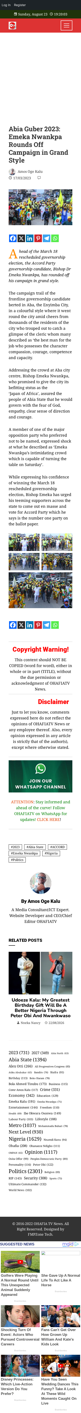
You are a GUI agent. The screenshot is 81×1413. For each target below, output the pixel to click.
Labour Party (21, 1119)
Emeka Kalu (22, 1101)
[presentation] (13, 988)
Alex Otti (21, 1066)
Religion (52, 1172)
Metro (22, 1125)
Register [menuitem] (20, 5)
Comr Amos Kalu (23, 1090)
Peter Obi (43, 1165)
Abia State (35, 847)
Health (15, 1113)
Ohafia (18, 1145)
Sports (55, 1178)
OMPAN (16, 1152)
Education (47, 1096)
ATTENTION (22, 801)
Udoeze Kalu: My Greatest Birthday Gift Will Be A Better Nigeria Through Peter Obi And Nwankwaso (41, 1008)
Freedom (49, 1107)
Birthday (18, 1078)
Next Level (26, 1132)
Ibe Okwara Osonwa (42, 1113)
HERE (54, 819)
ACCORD (58, 847)
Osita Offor (18, 1159)
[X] (21, 238)
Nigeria (52, 853)
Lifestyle (46, 1119)
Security (35, 1177)
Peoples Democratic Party (49, 1158)
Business (58, 1084)
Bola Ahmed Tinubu (28, 1084)
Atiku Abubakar (20, 1072)
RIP (15, 1178)
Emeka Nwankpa (25, 853)
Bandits (41, 1072)
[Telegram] (46, 238)
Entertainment (23, 1107)
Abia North (60, 1053)
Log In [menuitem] (6, 5)
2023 (16, 847)
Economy (22, 1095)
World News (20, 1190)
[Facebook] (13, 238)
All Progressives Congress (52, 1066)
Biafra (57, 1072)
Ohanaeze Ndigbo (44, 1146)
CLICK (42, 819)
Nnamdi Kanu (55, 1140)
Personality (20, 1165)
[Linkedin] (29, 238)
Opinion (41, 1152)
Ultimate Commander (27, 1184)
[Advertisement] (40, 75)
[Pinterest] (38, 238)
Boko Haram (40, 1078)
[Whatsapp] (55, 238)
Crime (50, 1089)
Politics (18, 860)
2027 (40, 1052)
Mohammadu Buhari (53, 1126)
